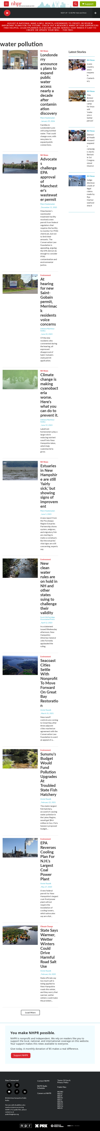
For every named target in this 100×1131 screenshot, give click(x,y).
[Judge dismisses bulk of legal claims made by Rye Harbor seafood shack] (77, 180)
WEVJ (59, 1100)
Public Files (61, 1087)
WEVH (60, 1098)
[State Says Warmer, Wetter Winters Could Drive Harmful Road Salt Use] (20, 935)
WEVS (60, 1108)
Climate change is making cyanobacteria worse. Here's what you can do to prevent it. (49, 395)
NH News (44, 51)
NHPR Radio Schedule (42, 1087)
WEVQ (60, 1106)
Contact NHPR (43, 1081)
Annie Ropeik (45, 710)
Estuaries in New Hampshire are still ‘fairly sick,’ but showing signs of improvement (49, 486)
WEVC (60, 1094)
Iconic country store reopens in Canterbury (90, 72)
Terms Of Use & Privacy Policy (63, 1081)
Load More (30, 1012)
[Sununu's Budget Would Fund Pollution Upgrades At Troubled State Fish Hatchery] (20, 759)
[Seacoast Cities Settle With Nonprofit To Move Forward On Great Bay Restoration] (20, 665)
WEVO (60, 1104)
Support (89, 4)
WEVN (60, 1102)
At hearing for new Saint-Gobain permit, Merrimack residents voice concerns (48, 301)
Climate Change (46, 926)
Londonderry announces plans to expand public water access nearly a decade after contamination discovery (49, 84)
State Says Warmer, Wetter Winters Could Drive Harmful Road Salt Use (49, 948)
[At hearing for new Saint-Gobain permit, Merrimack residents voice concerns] (20, 284)
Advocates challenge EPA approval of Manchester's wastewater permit (48, 179)
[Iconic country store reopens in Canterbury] (77, 64)
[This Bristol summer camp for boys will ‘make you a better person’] (77, 95)
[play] (7, 12)
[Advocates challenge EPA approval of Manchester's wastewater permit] (20, 163)
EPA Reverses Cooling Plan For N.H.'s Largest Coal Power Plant (48, 860)
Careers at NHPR (44, 1093)
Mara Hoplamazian (47, 118)
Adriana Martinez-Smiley (47, 329)
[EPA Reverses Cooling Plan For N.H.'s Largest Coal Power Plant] (20, 847)
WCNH (60, 1092)
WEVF (59, 1096)
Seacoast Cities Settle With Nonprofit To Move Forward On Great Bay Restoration (49, 683)
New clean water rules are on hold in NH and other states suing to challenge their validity (48, 588)
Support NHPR (21, 1055)
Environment (45, 275)
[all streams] (96, 13)
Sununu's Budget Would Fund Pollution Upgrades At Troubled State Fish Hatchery (48, 774)
